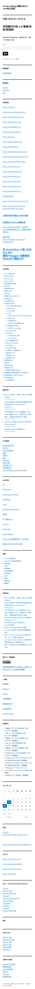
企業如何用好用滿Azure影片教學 (15, 216)
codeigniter (7, 903)
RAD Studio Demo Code (11, 509)
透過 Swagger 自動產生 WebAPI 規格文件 (16, 257)
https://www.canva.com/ (11, 166)
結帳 (5, 576)
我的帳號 (7, 573)
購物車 (6, 583)
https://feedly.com (9, 874)
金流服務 (9, 380)
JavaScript (9, 330)
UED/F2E (9, 348)
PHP (7, 333)
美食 (5, 363)
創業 (5, 286)
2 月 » (26, 817)
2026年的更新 (9, 625)
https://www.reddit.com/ (12, 176)
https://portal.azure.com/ (12, 122)
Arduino (7, 279)
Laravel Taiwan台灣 (9, 911)
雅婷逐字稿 (7, 237)
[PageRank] (17, 489)
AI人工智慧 (8, 274)
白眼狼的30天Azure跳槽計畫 (14, 222)
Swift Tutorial (13, 328)
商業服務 (7, 568)
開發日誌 (7, 368)
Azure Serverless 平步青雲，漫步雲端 (15, 227)
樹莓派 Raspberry (10, 296)
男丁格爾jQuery (8, 519)
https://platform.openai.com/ (13, 117)
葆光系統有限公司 (8, 445)
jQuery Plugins (8, 534)
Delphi (8, 318)
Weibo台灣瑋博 (8, 450)
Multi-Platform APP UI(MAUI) (19, 316)
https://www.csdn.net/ (11, 147)
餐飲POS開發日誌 (12, 370)
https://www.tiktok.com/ (12, 186)
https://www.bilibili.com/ (12, 127)
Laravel (10, 338)
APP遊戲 (11, 321)
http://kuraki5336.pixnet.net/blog (15, 470)
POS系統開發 (10, 340)
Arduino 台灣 (7, 942)
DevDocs (6, 524)
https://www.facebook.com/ (13, 142)
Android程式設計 (12, 306)
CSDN (5, 504)
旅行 (5, 293)
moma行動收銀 (8, 969)
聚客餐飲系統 (7, 977)
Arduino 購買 (7, 947)
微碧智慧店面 (7, 967)
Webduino (6, 950)
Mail (4, 93)
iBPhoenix (6, 460)
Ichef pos (6, 974)
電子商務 (7, 377)
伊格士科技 (6, 463)
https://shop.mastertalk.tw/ (13, 864)
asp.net (8, 311)
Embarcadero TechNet (11, 494)
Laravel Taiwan (8, 901)
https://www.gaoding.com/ (12, 171)
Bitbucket (6, 90)
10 (9, 802)
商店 (5, 566)
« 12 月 (8, 817)
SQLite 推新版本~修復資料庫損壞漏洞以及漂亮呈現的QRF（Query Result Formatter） (18, 404)
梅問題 (5, 514)
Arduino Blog (7, 937)
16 (5, 806)
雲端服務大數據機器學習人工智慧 (15, 373)
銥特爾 (5, 455)
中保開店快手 (7, 468)
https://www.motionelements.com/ (15, 157)
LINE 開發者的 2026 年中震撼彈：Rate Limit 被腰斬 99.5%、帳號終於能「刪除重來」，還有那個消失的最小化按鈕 (17, 414)
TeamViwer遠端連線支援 (12, 561)
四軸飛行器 (8, 288)
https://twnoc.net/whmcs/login (14, 161)
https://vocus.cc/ (9, 107)
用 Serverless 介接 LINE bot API (17, 251)
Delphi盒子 (6, 499)
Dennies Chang (8, 714)
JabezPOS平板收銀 (9, 964)
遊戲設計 (9, 358)
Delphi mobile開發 (14, 323)
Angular (9, 308)
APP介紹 (7, 276)
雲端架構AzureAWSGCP (12, 375)
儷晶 (4, 453)
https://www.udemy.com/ (12, 869)
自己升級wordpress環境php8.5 (14, 429)
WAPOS (5, 972)
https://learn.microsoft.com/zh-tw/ (15, 201)
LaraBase (6, 906)
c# (7, 313)
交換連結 (7, 563)
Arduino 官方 (7, 945)
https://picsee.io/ (9, 137)
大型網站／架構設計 (12, 350)
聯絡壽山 (7, 581)
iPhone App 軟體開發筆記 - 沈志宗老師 (16, 539)
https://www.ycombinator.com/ (14, 112)
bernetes (7, 281)
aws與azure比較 (8, 196)
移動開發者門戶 (8, 704)
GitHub (5, 88)
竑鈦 (4, 458)
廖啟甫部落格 (7, 709)
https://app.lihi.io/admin (12, 132)
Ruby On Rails (11, 343)
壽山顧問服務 (7, 73)
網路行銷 (7, 360)
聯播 (5, 578)
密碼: (4, 44)
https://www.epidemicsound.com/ (15, 152)
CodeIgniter (12, 335)
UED (7, 345)
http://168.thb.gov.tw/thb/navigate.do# (17, 844)
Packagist (6, 908)
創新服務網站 (8, 284)
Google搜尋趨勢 (9, 558)
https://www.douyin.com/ (12, 191)
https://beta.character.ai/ (12, 181)
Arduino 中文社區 (9, 940)
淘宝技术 (7, 298)
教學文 (6, 291)
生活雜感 (16, 59)
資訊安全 (9, 355)
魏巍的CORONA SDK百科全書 (12, 544)
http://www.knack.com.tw (12, 859)
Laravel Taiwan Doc (10, 893)
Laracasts (6, 896)
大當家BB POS (7, 465)
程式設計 (7, 303)
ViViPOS (5, 448)
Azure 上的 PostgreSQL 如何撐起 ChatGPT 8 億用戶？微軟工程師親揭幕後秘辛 (17, 630)
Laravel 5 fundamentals (11, 898)
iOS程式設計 (10, 326)
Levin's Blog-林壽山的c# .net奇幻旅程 (13, 983)
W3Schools (6, 529)
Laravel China (7, 891)
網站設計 (9, 353)
